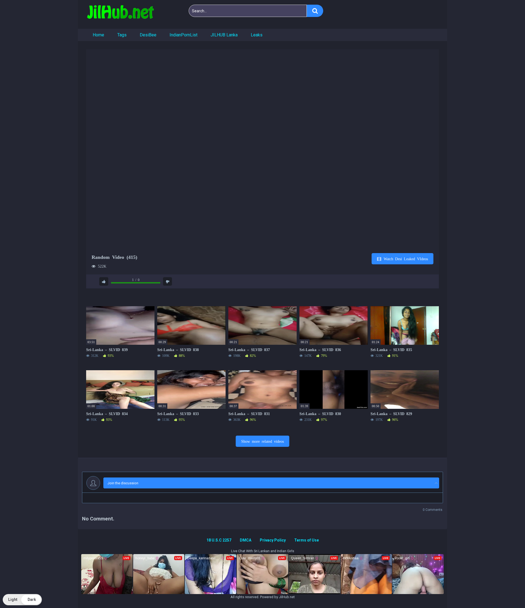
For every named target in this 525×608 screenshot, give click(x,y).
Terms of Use (306, 540)
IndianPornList (183, 34)
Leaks (256, 34)
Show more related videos (262, 441)
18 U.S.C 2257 (218, 540)
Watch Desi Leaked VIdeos (405, 258)
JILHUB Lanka (224, 34)
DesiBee (148, 34)
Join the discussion (122, 483)
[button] (22, 599)
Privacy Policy (273, 540)
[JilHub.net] (120, 14)
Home (98, 34)
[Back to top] (506, 591)
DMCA (245, 540)
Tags (122, 34)
